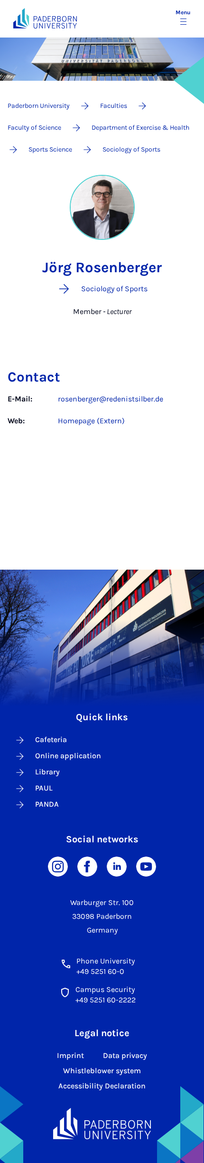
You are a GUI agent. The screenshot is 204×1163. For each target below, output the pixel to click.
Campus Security (105, 989)
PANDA (47, 804)
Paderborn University (39, 106)
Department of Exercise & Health (140, 128)
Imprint (70, 1055)
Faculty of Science (34, 128)
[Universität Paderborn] (102, 1123)
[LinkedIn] (117, 865)
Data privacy (125, 1055)
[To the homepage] (45, 18)
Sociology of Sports (131, 149)
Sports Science (50, 149)
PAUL (44, 787)
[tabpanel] (102, 419)
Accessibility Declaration (102, 1085)
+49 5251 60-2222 (105, 999)
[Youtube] (146, 865)
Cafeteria (51, 739)
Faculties (113, 106)
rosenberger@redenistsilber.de (110, 398)
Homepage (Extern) (91, 420)
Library (47, 771)
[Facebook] (87, 865)
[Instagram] (58, 865)
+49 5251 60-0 (100, 971)
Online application (68, 755)
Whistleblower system (102, 1070)
